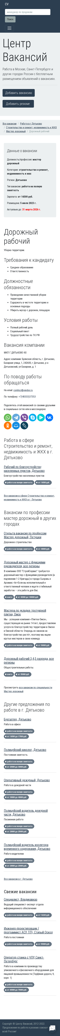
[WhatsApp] (8, 417)
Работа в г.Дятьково (31, 123)
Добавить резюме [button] (18, 104)
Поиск (10, 19)
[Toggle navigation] (9, 28)
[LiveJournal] (24, 425)
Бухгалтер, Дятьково (17, 719)
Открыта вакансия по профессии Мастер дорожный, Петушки (25, 535)
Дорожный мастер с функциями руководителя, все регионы (24, 564)
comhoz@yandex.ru (23, 390)
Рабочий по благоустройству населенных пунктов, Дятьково (24, 469)
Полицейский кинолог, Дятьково (25, 750)
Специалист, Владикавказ (20, 899)
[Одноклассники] (8, 425)
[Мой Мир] (16, 425)
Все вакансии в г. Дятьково (18, 879)
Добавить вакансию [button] (18, 93)
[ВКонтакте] (49, 417)
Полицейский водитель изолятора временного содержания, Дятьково (27, 847)
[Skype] (32, 417)
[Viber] (24, 417)
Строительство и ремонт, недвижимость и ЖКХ (31, 127)
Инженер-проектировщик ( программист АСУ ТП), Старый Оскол (28, 930)
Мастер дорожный (16, 131)
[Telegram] (16, 417)
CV (6, 4)
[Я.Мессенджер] (41, 417)
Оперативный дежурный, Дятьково (27, 780)
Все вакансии (9, 123)
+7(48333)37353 (27, 396)
